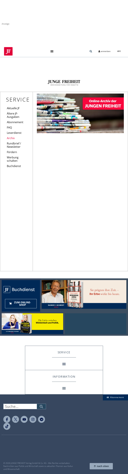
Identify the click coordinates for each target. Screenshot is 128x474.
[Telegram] (41, 419)
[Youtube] (24, 419)
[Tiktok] (6, 426)
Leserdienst (14, 133)
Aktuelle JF (13, 108)
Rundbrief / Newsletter (14, 145)
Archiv (11, 138)
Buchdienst (14, 166)
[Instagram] (32, 419)
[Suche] (41, 406)
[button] (52, 51)
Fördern (12, 152)
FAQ (9, 127)
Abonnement (15, 122)
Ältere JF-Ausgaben (13, 115)
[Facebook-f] (6, 419)
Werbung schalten (12, 159)
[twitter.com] (15, 419)
